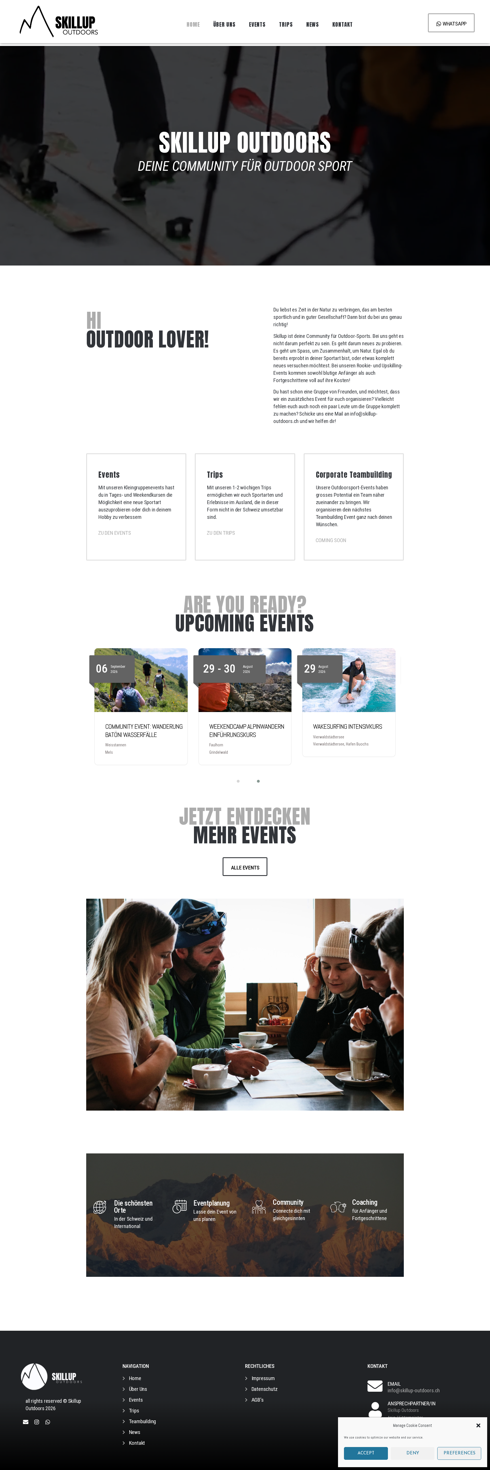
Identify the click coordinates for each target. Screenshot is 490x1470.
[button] (478, 1425)
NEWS (312, 24)
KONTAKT (342, 24)
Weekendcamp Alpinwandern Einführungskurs (142, 730)
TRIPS (286, 24)
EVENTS (257, 24)
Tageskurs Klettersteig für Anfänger (350, 730)
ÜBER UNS (224, 24)
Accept (366, 1453)
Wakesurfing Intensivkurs (243, 726)
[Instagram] (36, 1422)
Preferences (459, 1453)
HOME (193, 24)
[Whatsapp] (48, 1422)
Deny (412, 1453)
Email (394, 1384)
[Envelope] (25, 1422)
